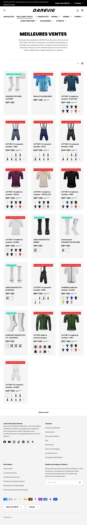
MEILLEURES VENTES (25, 17)
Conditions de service (11, 477)
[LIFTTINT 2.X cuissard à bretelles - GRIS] (16, 131)
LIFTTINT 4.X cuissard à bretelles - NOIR (42, 288)
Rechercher (49, 445)
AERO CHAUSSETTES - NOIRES (42, 241)
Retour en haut (43, 412)
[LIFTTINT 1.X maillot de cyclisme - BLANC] (16, 226)
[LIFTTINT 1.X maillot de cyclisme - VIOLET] (16, 178)
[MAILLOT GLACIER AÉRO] (44, 83)
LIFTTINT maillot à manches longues (40, 336)
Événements (50, 432)
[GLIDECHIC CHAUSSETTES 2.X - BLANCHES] (16, 322)
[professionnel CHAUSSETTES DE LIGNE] (71, 226)
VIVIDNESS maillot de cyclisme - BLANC (69, 288)
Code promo (8, 468)
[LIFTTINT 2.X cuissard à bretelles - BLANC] (16, 371)
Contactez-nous (51, 453)
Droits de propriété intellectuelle (15, 490)
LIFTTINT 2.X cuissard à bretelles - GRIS (14, 145)
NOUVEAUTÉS (9, 17)
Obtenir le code (9, 4)
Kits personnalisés (52, 436)
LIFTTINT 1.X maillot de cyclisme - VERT (69, 336)
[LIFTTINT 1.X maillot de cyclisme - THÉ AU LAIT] (44, 178)
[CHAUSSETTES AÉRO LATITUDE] (16, 83)
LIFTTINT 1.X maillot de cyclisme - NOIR (69, 193)
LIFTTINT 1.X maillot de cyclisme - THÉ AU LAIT (42, 193)
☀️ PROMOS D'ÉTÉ (42, 17)
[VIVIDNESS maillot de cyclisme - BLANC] (71, 274)
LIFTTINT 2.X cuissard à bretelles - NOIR (70, 145)
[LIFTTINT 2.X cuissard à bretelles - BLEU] (44, 131)
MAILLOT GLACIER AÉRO (43, 96)
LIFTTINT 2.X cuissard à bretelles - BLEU (42, 145)
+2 (79, 111)
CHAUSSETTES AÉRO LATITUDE (14, 97)
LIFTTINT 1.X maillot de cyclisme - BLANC (14, 241)
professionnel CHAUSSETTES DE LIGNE (70, 241)
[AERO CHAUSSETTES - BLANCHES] (16, 274)
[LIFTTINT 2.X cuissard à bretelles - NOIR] (71, 131)
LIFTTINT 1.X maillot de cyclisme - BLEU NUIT (69, 97)
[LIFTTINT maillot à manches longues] (44, 322)
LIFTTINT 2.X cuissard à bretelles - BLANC (14, 386)
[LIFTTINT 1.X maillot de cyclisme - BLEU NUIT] (71, 83)
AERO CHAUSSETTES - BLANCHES (14, 288)
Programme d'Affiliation (54, 457)
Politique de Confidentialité (13, 485)
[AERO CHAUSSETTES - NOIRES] (44, 226)
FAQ (46, 440)
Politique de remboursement (14, 481)
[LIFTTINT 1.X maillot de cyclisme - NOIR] (71, 178)
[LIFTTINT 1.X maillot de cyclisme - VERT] (71, 322)
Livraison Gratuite (10, 473)
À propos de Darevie (52, 428)
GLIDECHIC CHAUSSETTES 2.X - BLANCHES (15, 336)
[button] (82, 10)
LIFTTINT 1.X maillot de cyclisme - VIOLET (14, 193)
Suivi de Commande (52, 449)
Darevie (10, 517)
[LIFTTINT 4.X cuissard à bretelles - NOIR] (44, 274)
